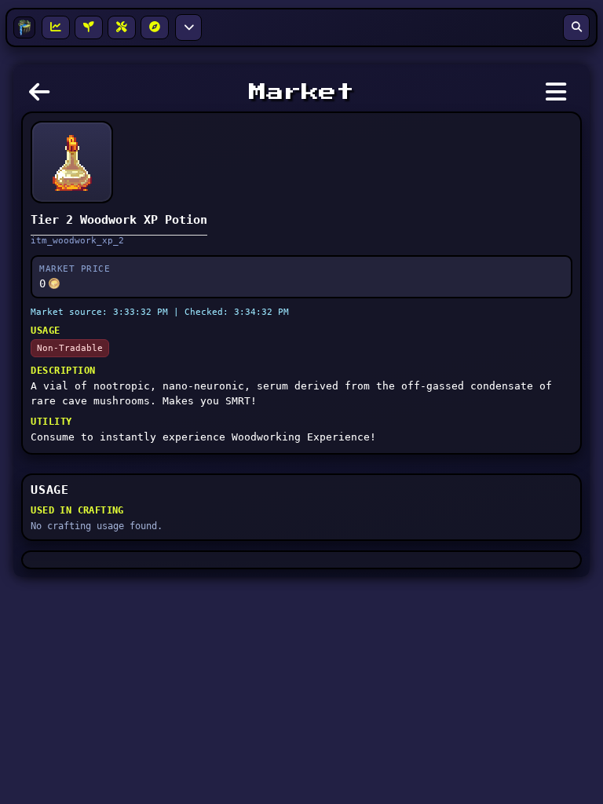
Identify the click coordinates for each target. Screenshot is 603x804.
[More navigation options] (188, 27)
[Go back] (43, 97)
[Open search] (576, 27)
